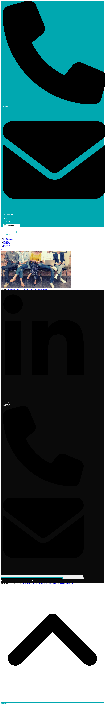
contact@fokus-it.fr (7, 568)
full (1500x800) (12, 289)
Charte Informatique (53, 583)
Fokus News (8, 398)
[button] (11, 249)
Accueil (7, 393)
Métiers (7, 395)
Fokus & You (8, 396)
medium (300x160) (31, 289)
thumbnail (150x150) (42, 289)
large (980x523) (21, 289)
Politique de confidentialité (39, 583)
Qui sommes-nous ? (10, 394)
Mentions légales (26, 583)
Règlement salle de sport (66, 583)
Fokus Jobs (8, 397)
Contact (7, 399)
